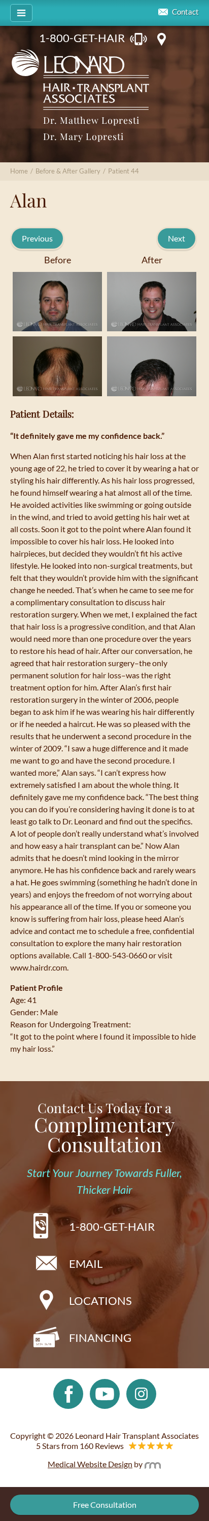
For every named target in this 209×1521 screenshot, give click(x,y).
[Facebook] (68, 1393)
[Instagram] (141, 1393)
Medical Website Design (90, 1464)
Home (19, 171)
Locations (100, 1300)
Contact (185, 12)
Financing (100, 1337)
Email (85, 1263)
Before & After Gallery (68, 171)
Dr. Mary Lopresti (83, 136)
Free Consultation (104, 1504)
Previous (37, 238)
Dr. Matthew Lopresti (91, 120)
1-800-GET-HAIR (82, 38)
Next (176, 238)
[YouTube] (105, 1393)
